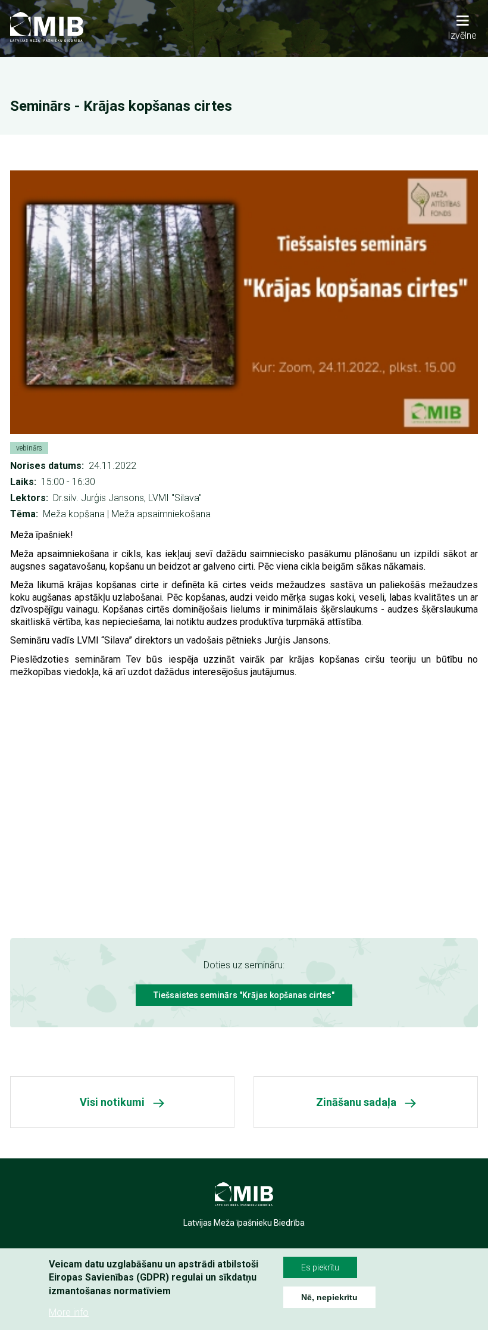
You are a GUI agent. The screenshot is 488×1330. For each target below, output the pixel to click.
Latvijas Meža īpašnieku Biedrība (244, 1223)
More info (69, 1312)
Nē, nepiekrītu (329, 1297)
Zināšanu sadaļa (356, 1102)
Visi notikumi (112, 1102)
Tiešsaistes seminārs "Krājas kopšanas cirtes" (244, 995)
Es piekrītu (320, 1267)
